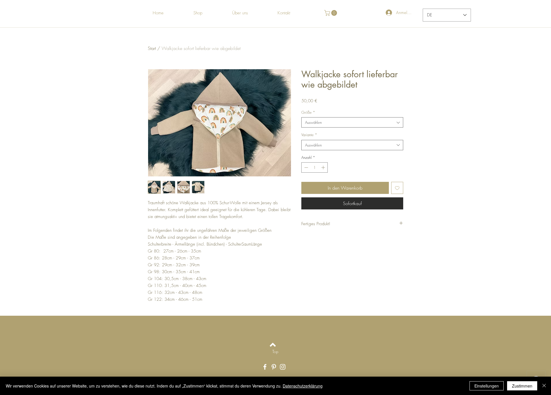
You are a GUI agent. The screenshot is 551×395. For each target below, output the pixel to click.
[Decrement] (305, 167)
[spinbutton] (314, 167)
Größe (308, 112)
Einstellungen (486, 386)
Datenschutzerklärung (303, 386)
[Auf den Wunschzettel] (397, 188)
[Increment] (323, 167)
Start (152, 48)
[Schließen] (544, 385)
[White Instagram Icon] (282, 367)
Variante (309, 134)
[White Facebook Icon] (265, 367)
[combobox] (352, 122)
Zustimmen (522, 386)
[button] (331, 13)
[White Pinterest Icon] (274, 367)
